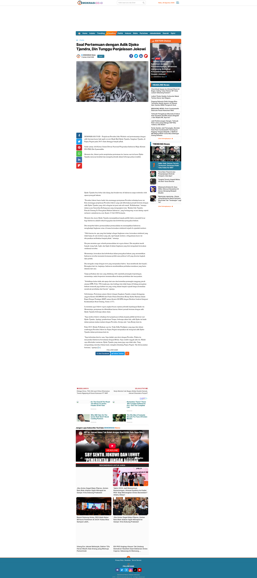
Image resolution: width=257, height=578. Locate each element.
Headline (112, 33)
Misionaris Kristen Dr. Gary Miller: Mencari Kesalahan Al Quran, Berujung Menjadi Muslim (168, 190)
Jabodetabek (155, 33)
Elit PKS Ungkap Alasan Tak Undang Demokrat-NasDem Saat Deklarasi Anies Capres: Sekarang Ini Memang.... (130, 549)
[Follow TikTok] (135, 570)
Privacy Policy (119, 560)
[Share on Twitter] (136, 56)
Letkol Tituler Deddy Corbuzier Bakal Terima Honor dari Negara (165, 97)
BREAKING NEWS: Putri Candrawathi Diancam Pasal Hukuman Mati (165, 109)
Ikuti (100, 56)
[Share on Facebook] (131, 56)
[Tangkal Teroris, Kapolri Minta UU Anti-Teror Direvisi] (153, 181)
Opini (173, 33)
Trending (101, 33)
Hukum (128, 33)
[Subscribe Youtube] (140, 570)
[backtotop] (128, 558)
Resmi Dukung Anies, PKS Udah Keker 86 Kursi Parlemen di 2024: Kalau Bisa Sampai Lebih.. (93, 519)
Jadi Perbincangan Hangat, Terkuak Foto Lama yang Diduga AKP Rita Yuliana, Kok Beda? (164, 123)
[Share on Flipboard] (146, 56)
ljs (99, 347)
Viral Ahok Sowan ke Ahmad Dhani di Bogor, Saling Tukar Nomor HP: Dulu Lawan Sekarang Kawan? (165, 91)
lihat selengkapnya (164, 138)
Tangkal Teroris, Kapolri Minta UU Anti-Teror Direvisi (169, 180)
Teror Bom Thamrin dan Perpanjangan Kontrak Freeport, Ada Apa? (166, 174)
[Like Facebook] (117, 570)
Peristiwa (144, 33)
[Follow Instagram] (131, 570)
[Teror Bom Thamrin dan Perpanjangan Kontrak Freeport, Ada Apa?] (153, 174)
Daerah (166, 33)
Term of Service (136, 560)
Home (84, 33)
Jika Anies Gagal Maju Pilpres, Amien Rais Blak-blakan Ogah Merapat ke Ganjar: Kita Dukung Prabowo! (92, 490)
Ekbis (135, 33)
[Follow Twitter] (122, 570)
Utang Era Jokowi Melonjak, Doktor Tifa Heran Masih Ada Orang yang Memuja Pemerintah (93, 549)
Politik (120, 33)
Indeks (92, 33)
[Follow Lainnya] (127, 353)
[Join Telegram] (126, 570)
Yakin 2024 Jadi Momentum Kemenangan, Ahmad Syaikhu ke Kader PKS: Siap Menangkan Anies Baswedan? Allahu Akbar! (130, 491)
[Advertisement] (128, 18)
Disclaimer (127, 560)
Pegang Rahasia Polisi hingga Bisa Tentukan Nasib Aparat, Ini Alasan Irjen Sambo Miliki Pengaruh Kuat (164, 103)
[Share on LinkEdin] (141, 56)
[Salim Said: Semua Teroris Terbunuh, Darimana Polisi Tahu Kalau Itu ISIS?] (165, 155)
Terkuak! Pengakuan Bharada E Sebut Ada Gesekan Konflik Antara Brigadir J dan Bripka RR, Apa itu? (165, 115)
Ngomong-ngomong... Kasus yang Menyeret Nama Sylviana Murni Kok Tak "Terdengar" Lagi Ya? (169, 199)
